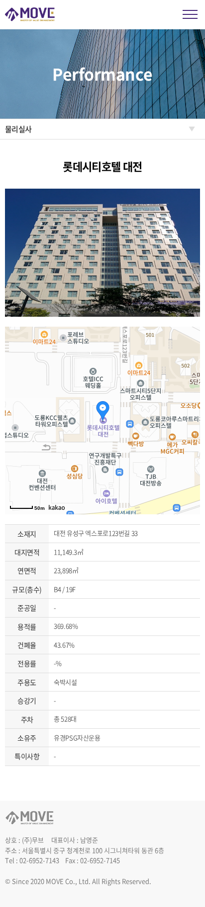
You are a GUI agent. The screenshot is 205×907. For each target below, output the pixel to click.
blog (52, 891)
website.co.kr (25, 891)
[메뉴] (190, 14)
